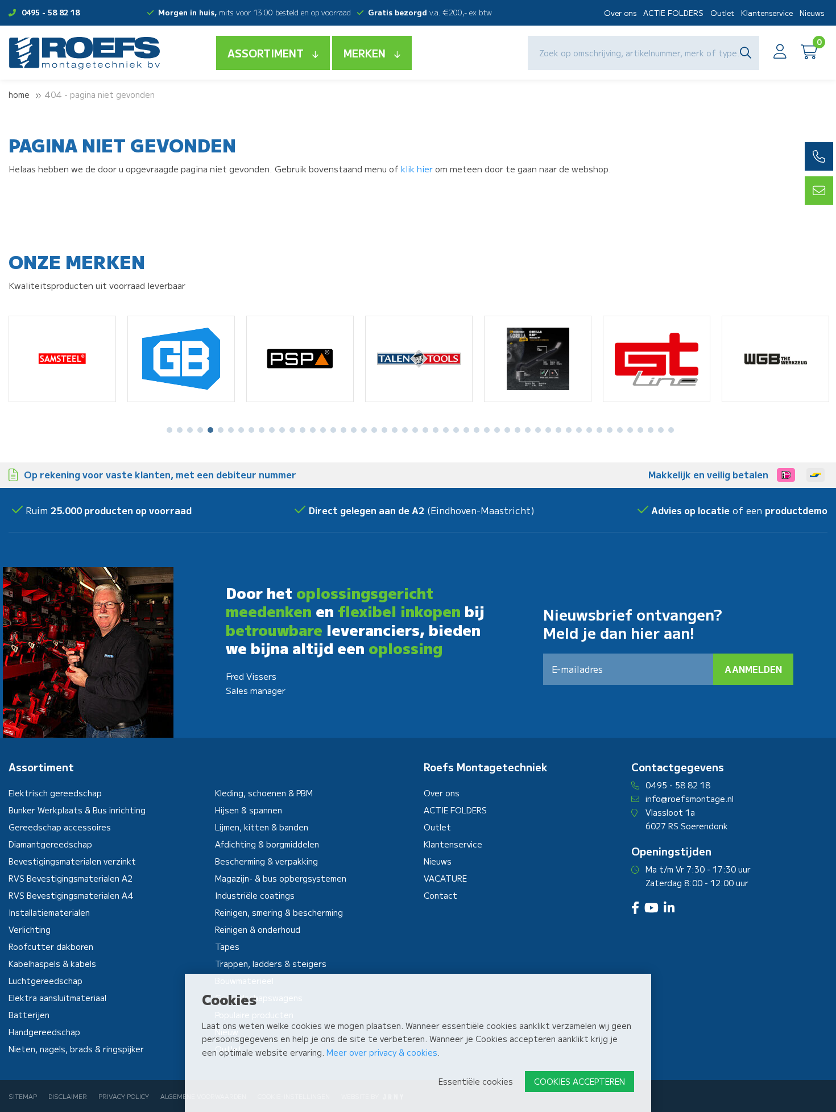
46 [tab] (630, 430)
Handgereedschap (44, 1031)
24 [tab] (405, 430)
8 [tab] (241, 430)
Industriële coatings (255, 895)
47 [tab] (640, 430)
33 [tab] (497, 430)
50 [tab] (671, 430)
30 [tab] (466, 430)
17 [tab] (333, 430)
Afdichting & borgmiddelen (267, 844)
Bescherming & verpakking (266, 861)
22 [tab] (384, 430)
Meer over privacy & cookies (381, 1052)
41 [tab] (579, 430)
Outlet (722, 12)
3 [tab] (190, 430)
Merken (364, 53)
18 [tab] (343, 430)
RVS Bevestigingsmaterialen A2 (71, 878)
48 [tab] (650, 430)
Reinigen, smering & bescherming (279, 912)
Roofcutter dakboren (51, 946)
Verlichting (30, 929)
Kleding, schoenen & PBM (264, 793)
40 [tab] (569, 430)
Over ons (620, 12)
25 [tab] (415, 430)
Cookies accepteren (579, 1081)
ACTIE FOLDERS (673, 12)
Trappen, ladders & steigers (270, 963)
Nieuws (812, 12)
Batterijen (29, 1014)
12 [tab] (282, 430)
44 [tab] (609, 430)
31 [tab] (476, 430)
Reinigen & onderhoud (257, 929)
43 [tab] (599, 430)
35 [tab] (517, 430)
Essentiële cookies (475, 1081)
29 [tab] (456, 430)
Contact (440, 895)
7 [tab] (231, 430)
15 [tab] (313, 430)
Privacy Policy (123, 1096)
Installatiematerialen (49, 912)
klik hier (417, 169)
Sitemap (23, 1096)
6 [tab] (221, 430)
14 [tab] (302, 430)
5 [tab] (210, 430)
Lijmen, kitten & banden (261, 827)
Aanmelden (753, 669)
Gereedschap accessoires (60, 827)
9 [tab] (251, 430)
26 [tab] (425, 430)
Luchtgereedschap (45, 980)
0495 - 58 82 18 (51, 12)
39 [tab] (558, 430)
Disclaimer (67, 1096)
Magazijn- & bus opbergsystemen (280, 878)
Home (19, 94)
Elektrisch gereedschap (55, 793)
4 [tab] (200, 430)
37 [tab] (538, 430)
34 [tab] (507, 430)
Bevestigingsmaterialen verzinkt (72, 861)
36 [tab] (528, 430)
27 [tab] (435, 430)
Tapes (227, 946)
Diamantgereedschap (50, 844)
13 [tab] (292, 430)
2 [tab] (180, 430)
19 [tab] (354, 430)
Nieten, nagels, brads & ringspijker (76, 1049)
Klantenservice (767, 12)
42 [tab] (589, 430)
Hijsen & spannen (248, 810)
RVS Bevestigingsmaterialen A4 (71, 895)
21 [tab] (374, 430)
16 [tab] (323, 430)
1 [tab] (169, 430)
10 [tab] (261, 430)
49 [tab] (661, 430)
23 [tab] (395, 430)
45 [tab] (620, 430)
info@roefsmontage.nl (689, 798)
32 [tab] (487, 430)
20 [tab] (364, 430)
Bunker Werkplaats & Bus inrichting (77, 810)
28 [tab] (446, 430)
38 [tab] (548, 430)
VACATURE (445, 878)
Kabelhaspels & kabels (52, 963)
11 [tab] (272, 430)
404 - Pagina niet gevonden (99, 94)
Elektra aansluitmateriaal (57, 997)
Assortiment (265, 53)
